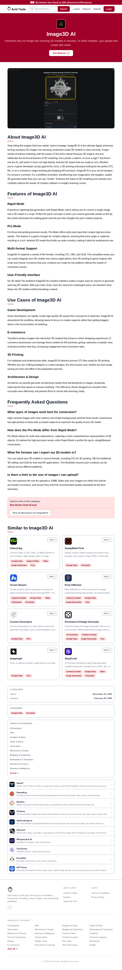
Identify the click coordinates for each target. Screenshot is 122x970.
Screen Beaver (18, 585)
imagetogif (16, 658)
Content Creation (19, 598)
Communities (41, 937)
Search (63, 9)
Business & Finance (19, 764)
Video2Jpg (16, 548)
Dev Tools (66, 941)
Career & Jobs (69, 933)
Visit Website (59, 53)
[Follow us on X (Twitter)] (9, 907)
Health (93, 945)
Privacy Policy (97, 897)
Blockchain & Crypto (19, 750)
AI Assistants (72, 635)
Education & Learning (45, 945)
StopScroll (71, 658)
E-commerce (13, 945)
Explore (86, 9)
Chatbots (94, 933)
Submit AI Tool (70, 901)
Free (33, 565)
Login (109, 9)
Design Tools (17, 561)
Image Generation (19, 565)
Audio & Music (16, 741)
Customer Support (98, 937)
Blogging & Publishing (20, 755)
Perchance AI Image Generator (82, 622)
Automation (16, 602)
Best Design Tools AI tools (23, 505)
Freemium (85, 565)
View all (13, 773)
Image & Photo (33, 561)
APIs (12, 733)
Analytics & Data (17, 737)
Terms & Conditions (100, 893)
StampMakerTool (74, 548)
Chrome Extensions (16, 937)
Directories (95, 941)
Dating (10, 941)
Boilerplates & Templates (21, 759)
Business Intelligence (20, 768)
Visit (51, 540)
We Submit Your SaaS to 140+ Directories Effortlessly (63, 2)
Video (45, 561)
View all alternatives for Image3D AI (30, 513)
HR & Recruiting (69, 945)
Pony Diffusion (73, 585)
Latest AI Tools (70, 893)
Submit (97, 9)
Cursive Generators (21, 622)
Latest (76, 9)
